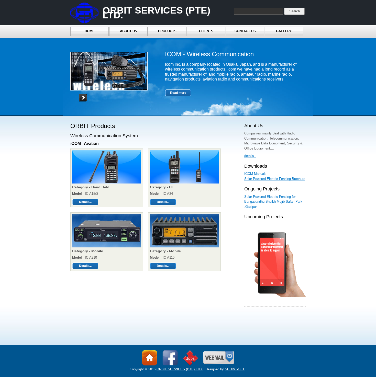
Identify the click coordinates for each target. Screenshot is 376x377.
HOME (90, 31)
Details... (85, 202)
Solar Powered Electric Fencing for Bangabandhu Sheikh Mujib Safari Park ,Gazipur (273, 202)
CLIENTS (206, 31)
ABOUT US (128, 31)
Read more (178, 93)
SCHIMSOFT (235, 369)
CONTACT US (245, 31)
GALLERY (284, 31)
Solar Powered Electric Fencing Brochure (274, 179)
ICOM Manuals (255, 174)
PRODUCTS (167, 31)
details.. (250, 156)
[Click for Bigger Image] (106, 184)
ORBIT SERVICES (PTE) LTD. (180, 369)
